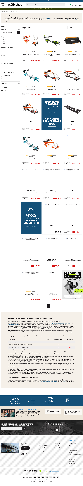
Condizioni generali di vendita (44, 451)
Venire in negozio (25, 448)
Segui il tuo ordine (42, 447)
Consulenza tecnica (73, 450)
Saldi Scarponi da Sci (73, 459)
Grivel (4, 41)
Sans (3, 59)
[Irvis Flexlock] (52, 75)
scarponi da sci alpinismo (49, 331)
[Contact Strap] (52, 247)
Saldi (70, 458)
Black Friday (71, 461)
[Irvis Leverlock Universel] (72, 75)
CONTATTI (54, 411)
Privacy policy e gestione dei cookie (46, 479)
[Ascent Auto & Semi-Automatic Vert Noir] (52, 40)
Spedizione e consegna (43, 445)
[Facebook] (51, 430)
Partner (70, 452)
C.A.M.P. (4, 39)
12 (3, 68)
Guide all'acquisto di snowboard (75, 456)
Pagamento (41, 441)
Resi (39, 449)
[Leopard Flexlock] (52, 144)
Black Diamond (73, 19)
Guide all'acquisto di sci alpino (75, 454)
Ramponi (15, 51)
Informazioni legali (34, 479)
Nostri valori (56, 441)
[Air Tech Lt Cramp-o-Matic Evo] (72, 178)
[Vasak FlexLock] (31, 109)
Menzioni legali (57, 443)
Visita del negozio (57, 447)
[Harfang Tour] (31, 75)
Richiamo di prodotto (73, 463)
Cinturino (5, 79)
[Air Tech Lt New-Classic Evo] (52, 178)
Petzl (4, 43)
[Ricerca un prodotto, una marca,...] (63, 4)
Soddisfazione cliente (73, 447)
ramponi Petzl (66, 19)
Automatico (5, 77)
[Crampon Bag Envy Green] (31, 178)
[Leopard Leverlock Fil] (72, 144)
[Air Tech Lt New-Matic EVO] (52, 213)
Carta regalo (41, 443)
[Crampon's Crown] (31, 281)
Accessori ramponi (6, 51)
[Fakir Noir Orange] (72, 40)
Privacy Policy (56, 445)
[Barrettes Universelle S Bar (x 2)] (72, 109)
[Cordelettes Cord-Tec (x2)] (72, 247)
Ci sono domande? (72, 443)
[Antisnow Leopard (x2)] (31, 247)
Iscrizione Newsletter (73, 448)
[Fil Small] (52, 281)
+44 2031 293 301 (74, 411)
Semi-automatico (6, 75)
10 (3, 66)
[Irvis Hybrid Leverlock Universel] (31, 40)
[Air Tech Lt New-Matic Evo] (72, 213)
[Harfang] (31, 144)
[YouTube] (57, 430)
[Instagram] (54, 430)
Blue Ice (77, 19)
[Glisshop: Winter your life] (15, 4)
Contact (70, 445)
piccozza (64, 381)
